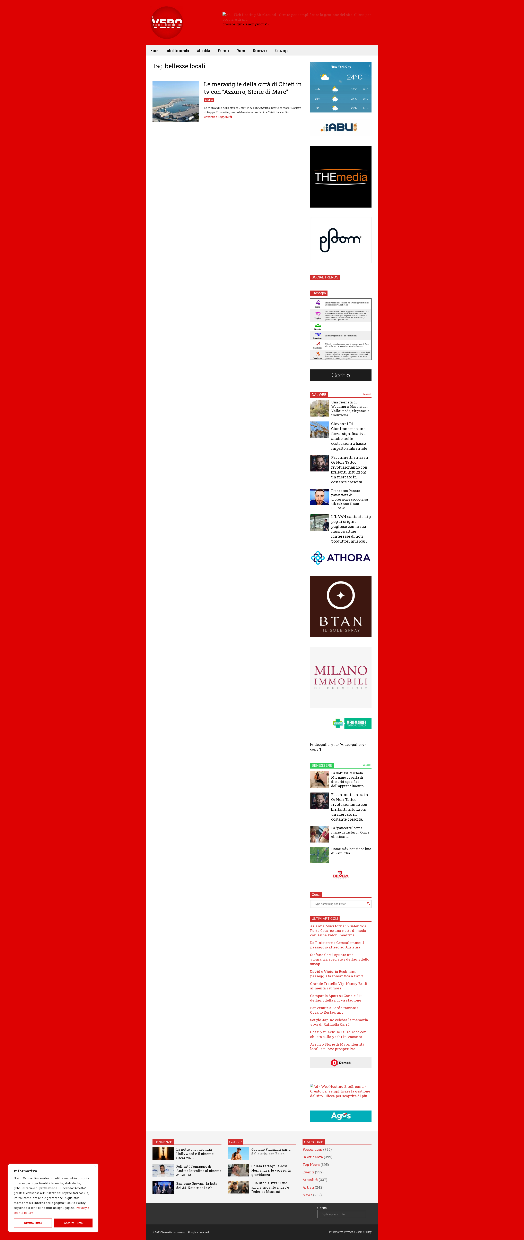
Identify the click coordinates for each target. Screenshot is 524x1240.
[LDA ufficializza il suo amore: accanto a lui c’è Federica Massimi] (238, 1187)
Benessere (260, 50)
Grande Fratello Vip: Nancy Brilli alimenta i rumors (338, 985)
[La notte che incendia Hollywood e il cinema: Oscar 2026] (163, 1153)
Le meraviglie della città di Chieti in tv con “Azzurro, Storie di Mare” (253, 87)
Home (154, 50)
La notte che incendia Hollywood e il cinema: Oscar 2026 (195, 1153)
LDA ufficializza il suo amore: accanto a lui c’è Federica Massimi (270, 1187)
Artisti (308, 1187)
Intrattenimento (177, 50)
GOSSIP (235, 1142)
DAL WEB (319, 394)
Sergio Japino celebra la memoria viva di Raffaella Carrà (339, 1022)
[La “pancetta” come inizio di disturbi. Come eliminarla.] (319, 834)
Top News (311, 1164)
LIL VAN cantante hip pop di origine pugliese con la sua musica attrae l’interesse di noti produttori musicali (351, 529)
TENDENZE (163, 1142)
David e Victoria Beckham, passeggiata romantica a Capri (336, 973)
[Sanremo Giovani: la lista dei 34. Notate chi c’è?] (163, 1187)
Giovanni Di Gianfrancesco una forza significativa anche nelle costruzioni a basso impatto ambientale (349, 436)
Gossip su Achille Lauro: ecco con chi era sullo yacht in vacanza (338, 1034)
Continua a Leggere (216, 117)
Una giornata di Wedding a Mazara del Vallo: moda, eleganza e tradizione (350, 408)
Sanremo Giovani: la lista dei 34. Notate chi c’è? (196, 1185)
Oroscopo (281, 50)
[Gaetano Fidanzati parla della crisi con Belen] (238, 1153)
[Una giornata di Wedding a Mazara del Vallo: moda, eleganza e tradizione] (319, 408)
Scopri (366, 394)
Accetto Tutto (73, 1223)
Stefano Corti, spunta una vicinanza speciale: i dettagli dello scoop (339, 959)
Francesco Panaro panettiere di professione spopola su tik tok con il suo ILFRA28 (349, 499)
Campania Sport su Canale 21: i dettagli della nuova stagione (336, 998)
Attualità (203, 50)
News (307, 1194)
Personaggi (312, 1149)
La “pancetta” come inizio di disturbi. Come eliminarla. (350, 832)
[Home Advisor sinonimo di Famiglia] (319, 855)
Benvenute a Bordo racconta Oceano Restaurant (334, 1010)
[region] (53, 1198)
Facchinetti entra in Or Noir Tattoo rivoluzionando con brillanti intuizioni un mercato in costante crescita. (349, 469)
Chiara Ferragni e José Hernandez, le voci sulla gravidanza (271, 1170)
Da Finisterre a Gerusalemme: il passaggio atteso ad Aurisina (337, 944)
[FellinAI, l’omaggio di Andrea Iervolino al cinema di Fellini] (163, 1170)
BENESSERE (322, 765)
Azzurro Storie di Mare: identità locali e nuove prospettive (337, 1046)
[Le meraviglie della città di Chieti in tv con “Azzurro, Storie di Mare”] (175, 101)
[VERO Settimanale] (166, 28)
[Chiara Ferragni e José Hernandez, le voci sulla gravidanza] (238, 1170)
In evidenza (313, 1157)
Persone (223, 50)
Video (241, 50)
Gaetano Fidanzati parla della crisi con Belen (270, 1151)
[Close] (95, 1166)
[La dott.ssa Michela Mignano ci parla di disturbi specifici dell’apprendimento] (319, 779)
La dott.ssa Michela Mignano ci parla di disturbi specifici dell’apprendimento (347, 779)
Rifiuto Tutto (33, 1223)
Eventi (209, 100)
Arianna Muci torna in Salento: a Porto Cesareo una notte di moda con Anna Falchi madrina (338, 930)
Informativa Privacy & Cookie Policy (350, 1232)
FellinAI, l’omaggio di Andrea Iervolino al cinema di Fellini (198, 1170)
